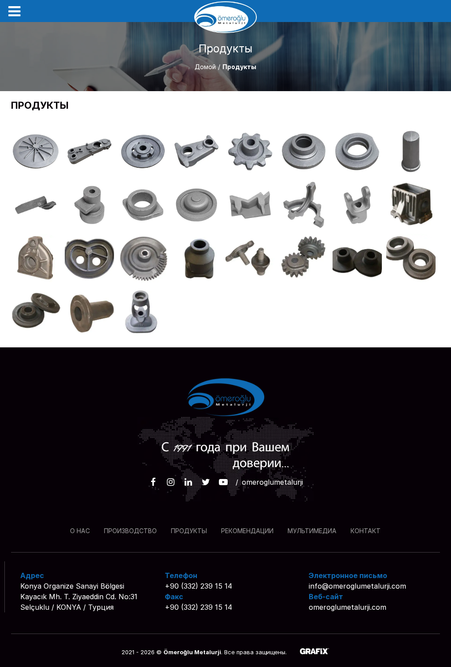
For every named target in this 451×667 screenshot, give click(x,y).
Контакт (366, 530)
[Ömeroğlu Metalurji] (225, 17)
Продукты (189, 530)
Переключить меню (14, 11)
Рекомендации (247, 530)
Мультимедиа (312, 530)
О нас (80, 530)
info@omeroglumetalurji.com (357, 586)
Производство (130, 530)
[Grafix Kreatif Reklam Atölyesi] (314, 652)
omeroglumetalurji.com (347, 607)
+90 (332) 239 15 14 (198, 586)
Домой (205, 66)
